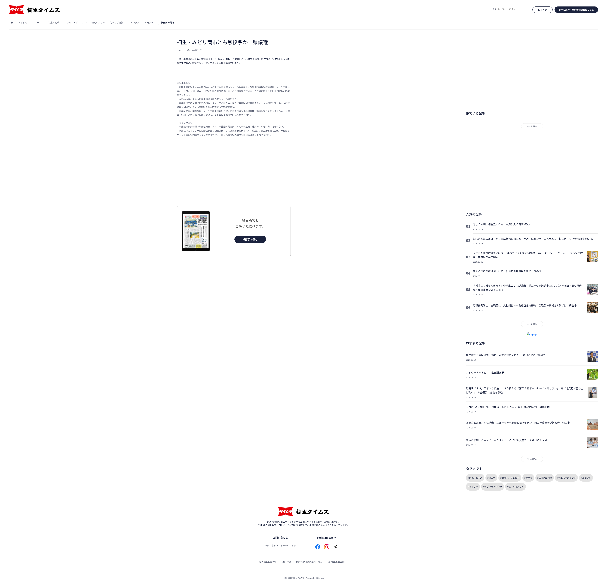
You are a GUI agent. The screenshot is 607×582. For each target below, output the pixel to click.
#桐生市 (491, 477)
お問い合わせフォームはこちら (280, 545)
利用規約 (286, 562)
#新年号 (528, 477)
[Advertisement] (234, 171)
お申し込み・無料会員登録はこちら (576, 9)
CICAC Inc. (320, 578)
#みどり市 (473, 486)
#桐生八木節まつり (566, 477)
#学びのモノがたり (492, 486)
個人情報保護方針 (268, 562)
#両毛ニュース (475, 477)
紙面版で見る (167, 22)
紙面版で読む (250, 239)
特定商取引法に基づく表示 (309, 562)
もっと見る (532, 126)
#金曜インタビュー (509, 477)
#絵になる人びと (515, 486)
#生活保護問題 (544, 477)
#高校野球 (586, 477)
